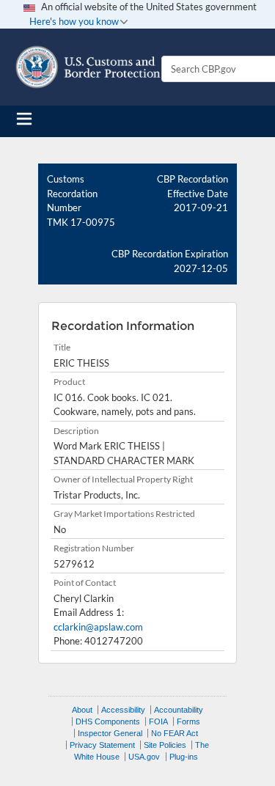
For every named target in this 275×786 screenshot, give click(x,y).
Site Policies (165, 745)
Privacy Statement (102, 745)
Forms (188, 721)
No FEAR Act (174, 733)
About (82, 709)
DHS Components (108, 721)
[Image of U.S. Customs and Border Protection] (88, 67)
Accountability (178, 709)
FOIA (158, 721)
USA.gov (144, 756)
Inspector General (110, 733)
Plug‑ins (183, 756)
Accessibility (123, 709)
